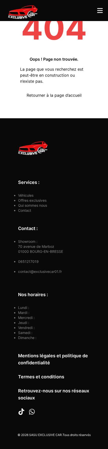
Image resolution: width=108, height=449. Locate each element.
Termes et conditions (41, 376)
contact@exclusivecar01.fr (40, 271)
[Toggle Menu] (100, 11)
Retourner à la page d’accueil (54, 95)
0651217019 (28, 261)
